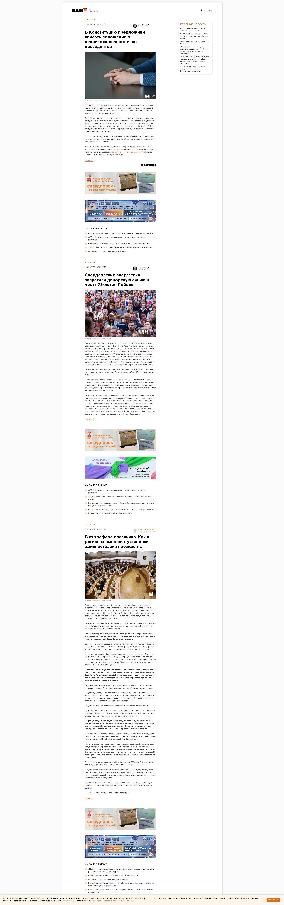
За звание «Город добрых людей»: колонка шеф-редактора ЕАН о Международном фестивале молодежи (195, 60)
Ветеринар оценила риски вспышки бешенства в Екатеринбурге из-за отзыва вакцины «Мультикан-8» (121, 884)
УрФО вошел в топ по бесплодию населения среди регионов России (120, 247)
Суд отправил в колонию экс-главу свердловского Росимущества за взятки (120, 498)
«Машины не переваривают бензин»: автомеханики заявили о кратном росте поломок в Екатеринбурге (121, 870)
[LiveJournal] (154, 165)
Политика (89, 160)
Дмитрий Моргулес (147, 529)
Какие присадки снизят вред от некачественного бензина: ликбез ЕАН (121, 233)
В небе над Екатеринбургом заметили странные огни (113, 875)
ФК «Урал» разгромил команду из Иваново (108, 251)
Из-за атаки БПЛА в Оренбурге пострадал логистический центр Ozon (194, 36)
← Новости (90, 19)
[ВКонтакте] (142, 165)
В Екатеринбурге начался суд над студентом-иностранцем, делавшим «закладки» (120, 891)
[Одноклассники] (145, 165)
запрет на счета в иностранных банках (130, 152)
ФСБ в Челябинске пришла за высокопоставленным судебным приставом (117, 238)
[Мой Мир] (151, 165)
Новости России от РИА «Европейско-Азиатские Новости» (79, 10)
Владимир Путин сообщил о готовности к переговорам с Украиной (119, 244)
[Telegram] (148, 165)
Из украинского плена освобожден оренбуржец (110, 513)
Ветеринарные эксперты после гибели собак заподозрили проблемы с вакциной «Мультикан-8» (121, 504)
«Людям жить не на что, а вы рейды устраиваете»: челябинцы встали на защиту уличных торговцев (194, 50)
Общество (89, 419)
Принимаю (273, 900)
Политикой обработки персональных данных (112, 901)
